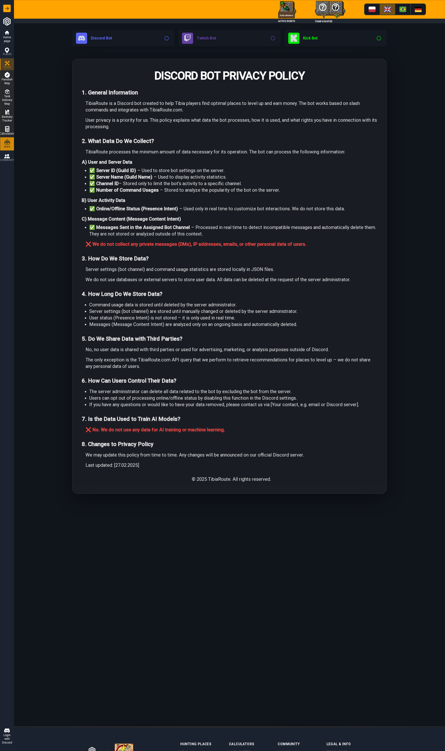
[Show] (7, 8)
